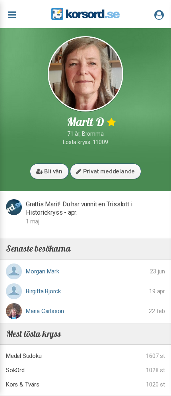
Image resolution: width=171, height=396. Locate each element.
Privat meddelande (108, 171)
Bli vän (52, 171)
